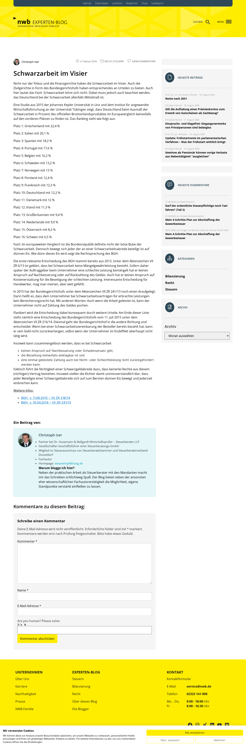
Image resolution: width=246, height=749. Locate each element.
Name (22, 590)
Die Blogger (80, 709)
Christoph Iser (50, 435)
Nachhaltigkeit (25, 694)
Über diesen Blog (84, 701)
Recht (76, 694)
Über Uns (22, 679)
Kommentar (27, 541)
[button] (227, 22)
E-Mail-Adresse (29, 605)
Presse (20, 701)
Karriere (21, 686)
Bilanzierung (81, 686)
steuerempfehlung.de (69, 463)
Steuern (78, 679)
